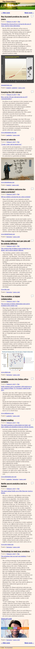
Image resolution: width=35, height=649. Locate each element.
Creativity (8, 88)
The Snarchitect (9, 1)
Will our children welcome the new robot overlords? (16, 197)
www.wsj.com (6, 618)
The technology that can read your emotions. (13, 556)
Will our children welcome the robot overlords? (13, 190)
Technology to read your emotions (15, 551)
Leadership (14, 88)
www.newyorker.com (7, 544)
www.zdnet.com (5, 372)
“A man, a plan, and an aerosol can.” (11, 144)
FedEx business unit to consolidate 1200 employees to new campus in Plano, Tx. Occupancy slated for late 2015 (16, 388)
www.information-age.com (8, 132)
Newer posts (29, 13)
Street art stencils (8, 139)
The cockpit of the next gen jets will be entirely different (15, 242)
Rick (19, 21)
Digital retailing (7, 420)
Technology (9, 237)
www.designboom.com (7, 182)
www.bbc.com (5, 289)
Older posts (5, 13)
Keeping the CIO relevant (11, 92)
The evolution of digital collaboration (10, 297)
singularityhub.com (6, 85)
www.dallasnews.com (7, 413)
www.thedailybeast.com (8, 234)
